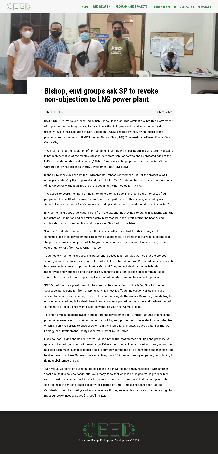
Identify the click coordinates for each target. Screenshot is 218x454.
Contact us (187, 6)
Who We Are (100, 6)
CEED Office (56, 112)
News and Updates (165, 6)
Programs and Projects (131, 6)
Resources (204, 6)
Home (85, 6)
